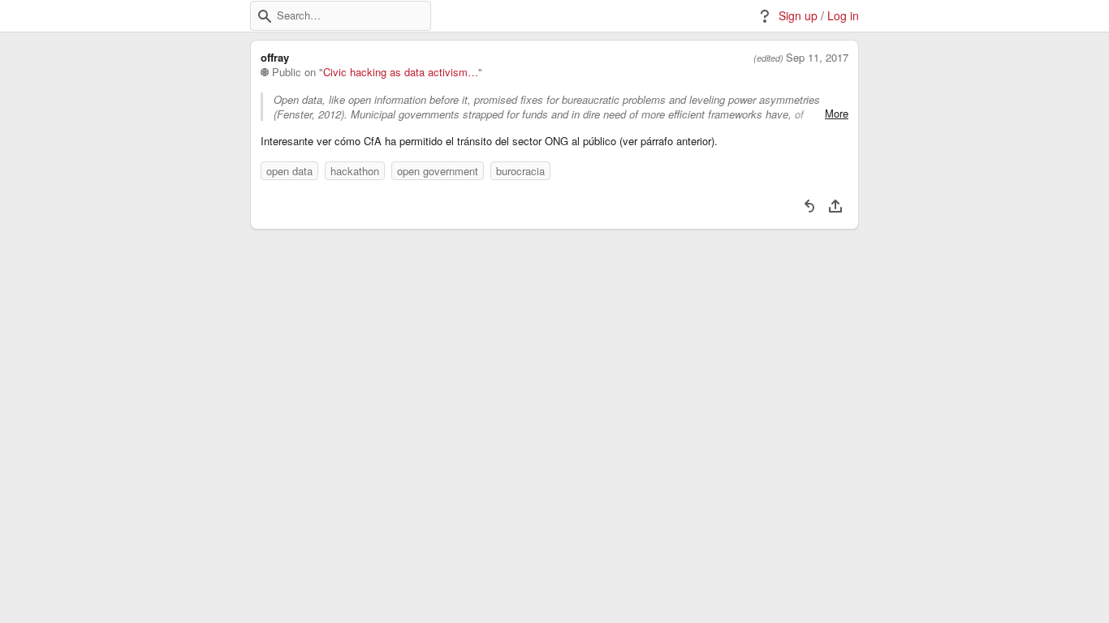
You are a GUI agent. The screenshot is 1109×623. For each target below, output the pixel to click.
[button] (264, 16)
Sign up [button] (798, 16)
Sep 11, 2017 (817, 57)
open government (437, 170)
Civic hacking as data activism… (400, 72)
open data (289, 170)
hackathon (354, 170)
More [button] (836, 113)
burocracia (520, 170)
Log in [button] (843, 16)
